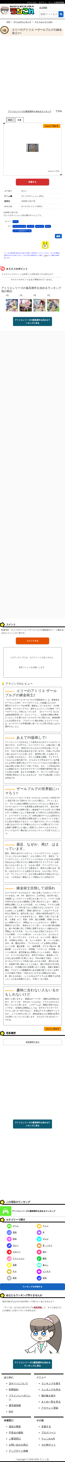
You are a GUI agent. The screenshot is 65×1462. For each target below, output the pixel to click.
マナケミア (39, 226)
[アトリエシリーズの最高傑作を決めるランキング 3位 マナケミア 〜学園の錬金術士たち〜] (53, 305)
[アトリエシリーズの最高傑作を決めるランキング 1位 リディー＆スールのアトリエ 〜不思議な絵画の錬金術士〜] (12, 305)
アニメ (46, 1226)
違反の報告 (15, 1426)
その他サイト (48, 1445)
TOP (8, 22)
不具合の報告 (16, 1432)
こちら (46, 255)
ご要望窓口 (15, 1438)
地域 (45, 1278)
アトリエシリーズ (19, 226)
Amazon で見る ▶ (51, 126)
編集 (58, 236)
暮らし (46, 1265)
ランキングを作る (51, 1389)
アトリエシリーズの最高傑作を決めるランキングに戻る (32, 321)
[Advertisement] (32, 73)
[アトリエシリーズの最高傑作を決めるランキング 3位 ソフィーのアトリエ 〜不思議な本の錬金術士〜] (39, 305)
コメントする (32, 641)
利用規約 (13, 1389)
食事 (15, 1265)
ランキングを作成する (32, 1286)
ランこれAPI (48, 1438)
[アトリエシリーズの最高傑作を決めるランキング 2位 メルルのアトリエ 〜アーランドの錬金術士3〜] (26, 305)
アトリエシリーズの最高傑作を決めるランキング (29, 111)
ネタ (15, 1271)
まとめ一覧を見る (51, 1401)
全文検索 (43, 7)
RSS (11, 1411)
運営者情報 (15, 1405)
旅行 (45, 1252)
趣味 (45, 1258)
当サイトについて (18, 1383)
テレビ (46, 1239)
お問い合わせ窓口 (18, 1445)
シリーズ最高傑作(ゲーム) (22, 231)
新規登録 (38, 1307)
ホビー (16, 1245)
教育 (15, 1278)
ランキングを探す (51, 1383)
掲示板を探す (48, 1395)
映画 (15, 1239)
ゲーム (15, 221)
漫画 (15, 1232)
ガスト (48, 226)
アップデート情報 (18, 1451)
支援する (46, 1426)
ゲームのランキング (22, 22)
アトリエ (31, 226)
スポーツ (17, 1252)
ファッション (18, 1258)
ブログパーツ (48, 1432)
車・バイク (47, 1245)
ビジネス (46, 1271)
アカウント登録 (49, 1408)
